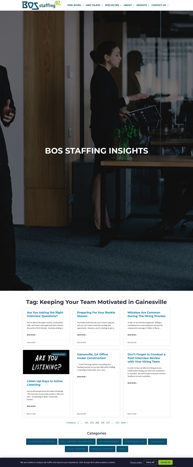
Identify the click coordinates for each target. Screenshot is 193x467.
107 (108, 422)
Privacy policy (136, 462)
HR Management (109, 441)
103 (86, 422)
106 (102, 422)
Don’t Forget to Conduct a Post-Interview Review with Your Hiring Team (146, 358)
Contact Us (159, 5)
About (128, 5)
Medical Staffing (102, 449)
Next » (124, 422)
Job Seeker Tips (135, 441)
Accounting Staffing (41, 441)
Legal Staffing (76, 449)
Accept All (165, 462)
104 (92, 422)
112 (117, 422)
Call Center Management (77, 441)
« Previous (71, 422)
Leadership (157, 441)
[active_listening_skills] (46, 362)
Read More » (31, 335)
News (122, 449)
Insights (142, 5)
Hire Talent (93, 5)
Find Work (74, 5)
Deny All (150, 462)
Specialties (112, 5)
